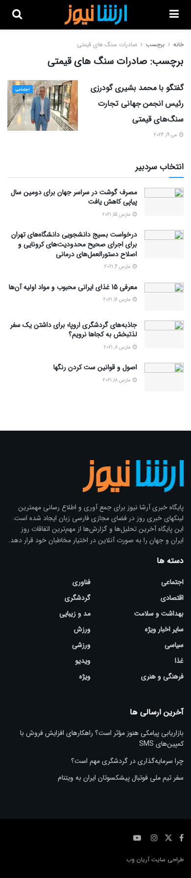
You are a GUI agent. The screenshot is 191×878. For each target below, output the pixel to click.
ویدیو (83, 660)
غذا (179, 660)
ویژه (85, 676)
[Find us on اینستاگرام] (154, 838)
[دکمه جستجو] (17, 14)
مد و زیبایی (75, 613)
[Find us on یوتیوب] (137, 838)
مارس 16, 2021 (117, 299)
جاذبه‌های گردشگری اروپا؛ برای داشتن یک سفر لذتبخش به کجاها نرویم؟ (73, 330)
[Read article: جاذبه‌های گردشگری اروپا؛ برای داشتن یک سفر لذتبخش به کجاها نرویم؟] (164, 335)
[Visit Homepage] (96, 15)
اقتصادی (172, 597)
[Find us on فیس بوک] (181, 838)
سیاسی (174, 645)
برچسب (155, 44)
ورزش (82, 629)
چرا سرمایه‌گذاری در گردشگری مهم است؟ (127, 761)
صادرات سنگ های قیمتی (107, 44)
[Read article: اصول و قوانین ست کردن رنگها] (164, 377)
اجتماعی (22, 89)
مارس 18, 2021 (117, 380)
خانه (178, 44)
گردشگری (78, 597)
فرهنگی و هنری (162, 676)
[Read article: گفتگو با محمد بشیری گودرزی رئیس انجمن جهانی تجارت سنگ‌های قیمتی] (42, 105)
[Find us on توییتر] (168, 838)
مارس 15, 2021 (117, 214)
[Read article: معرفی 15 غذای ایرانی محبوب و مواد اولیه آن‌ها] (164, 297)
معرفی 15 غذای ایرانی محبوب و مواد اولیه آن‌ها (73, 287)
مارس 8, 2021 (118, 347)
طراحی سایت (167, 859)
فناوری (81, 582)
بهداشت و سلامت (159, 613)
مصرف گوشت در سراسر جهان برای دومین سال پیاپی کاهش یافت (74, 197)
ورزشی (81, 645)
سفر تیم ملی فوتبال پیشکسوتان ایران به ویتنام (121, 777)
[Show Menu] (174, 14)
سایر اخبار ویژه (164, 629)
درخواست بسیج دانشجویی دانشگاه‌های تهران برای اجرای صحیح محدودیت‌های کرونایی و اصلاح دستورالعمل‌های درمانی (74, 244)
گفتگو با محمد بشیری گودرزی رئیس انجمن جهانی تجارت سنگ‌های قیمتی (137, 103)
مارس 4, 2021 (118, 266)
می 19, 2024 (166, 135)
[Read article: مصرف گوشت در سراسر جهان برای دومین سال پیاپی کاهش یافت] (164, 202)
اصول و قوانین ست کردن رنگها (95, 367)
